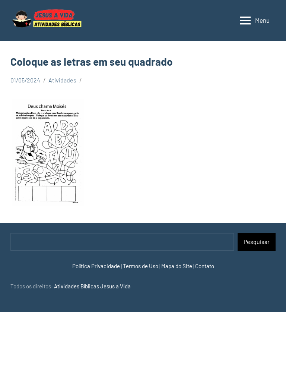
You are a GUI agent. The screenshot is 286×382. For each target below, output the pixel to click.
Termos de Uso (140, 266)
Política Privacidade (96, 266)
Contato (204, 266)
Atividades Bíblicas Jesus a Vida (92, 286)
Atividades (62, 80)
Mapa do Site (176, 266)
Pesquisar (257, 241)
